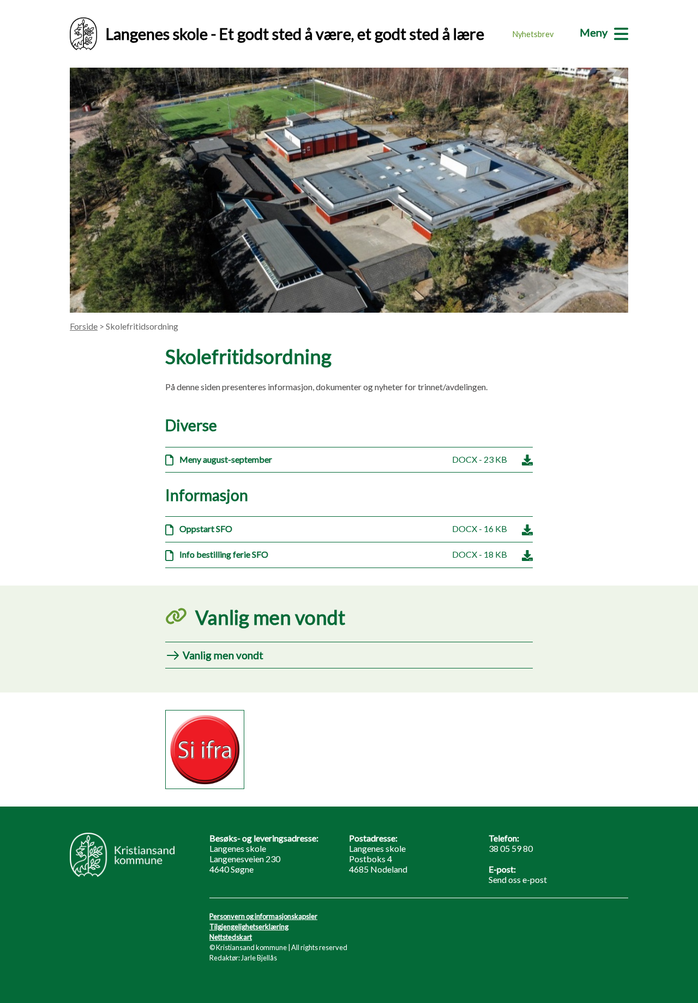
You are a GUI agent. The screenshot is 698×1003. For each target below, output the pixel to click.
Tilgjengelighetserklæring (248, 926)
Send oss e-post (518, 879)
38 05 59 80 (511, 848)
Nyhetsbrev (533, 34)
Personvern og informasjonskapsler (263, 916)
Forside (84, 326)
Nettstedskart (230, 937)
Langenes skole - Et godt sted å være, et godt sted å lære (295, 34)
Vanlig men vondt (223, 655)
